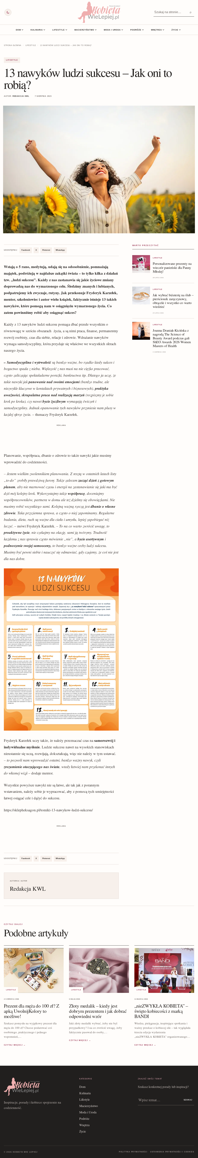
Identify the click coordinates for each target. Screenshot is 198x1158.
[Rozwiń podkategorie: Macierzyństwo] (95, 30)
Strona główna (12, 45)
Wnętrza (156, 30)
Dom (18, 30)
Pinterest (46, 250)
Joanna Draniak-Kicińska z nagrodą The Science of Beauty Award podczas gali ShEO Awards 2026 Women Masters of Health (172, 338)
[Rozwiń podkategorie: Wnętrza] (163, 30)
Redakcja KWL (21, 96)
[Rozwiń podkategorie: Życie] (180, 30)
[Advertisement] (61, 436)
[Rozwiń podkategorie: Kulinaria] (44, 30)
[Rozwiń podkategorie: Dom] (22, 30)
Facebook (25, 250)
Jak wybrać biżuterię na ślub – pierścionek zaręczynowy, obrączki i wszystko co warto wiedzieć (173, 301)
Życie (175, 30)
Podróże (135, 30)
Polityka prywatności (133, 1152)
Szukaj (188, 1100)
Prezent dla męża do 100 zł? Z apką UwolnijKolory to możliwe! (31, 1011)
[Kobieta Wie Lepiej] (99, 12)
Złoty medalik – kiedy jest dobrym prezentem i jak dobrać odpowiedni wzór (97, 1011)
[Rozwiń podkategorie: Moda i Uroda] (122, 30)
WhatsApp (60, 250)
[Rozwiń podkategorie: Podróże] (143, 30)
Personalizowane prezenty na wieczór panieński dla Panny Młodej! (172, 267)
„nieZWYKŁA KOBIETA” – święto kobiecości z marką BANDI (161, 1011)
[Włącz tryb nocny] (7, 12)
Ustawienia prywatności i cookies (172, 1152)
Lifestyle (58, 30)
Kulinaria (37, 30)
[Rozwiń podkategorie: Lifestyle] (66, 30)
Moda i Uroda (112, 30)
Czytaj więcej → (15, 1045)
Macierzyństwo (84, 30)
